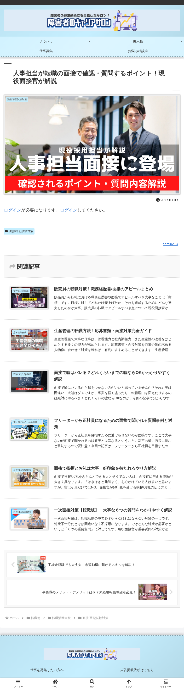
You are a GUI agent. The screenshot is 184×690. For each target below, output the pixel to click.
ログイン (12, 210)
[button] (170, 498)
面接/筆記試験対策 (21, 231)
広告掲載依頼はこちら (137, 670)
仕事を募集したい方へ (47, 670)
